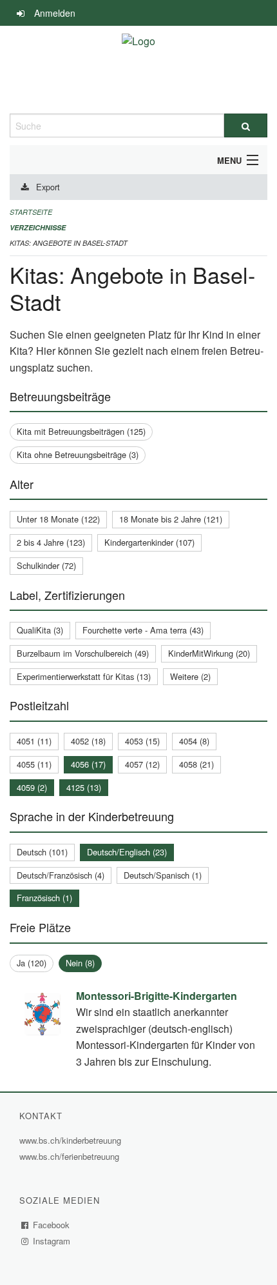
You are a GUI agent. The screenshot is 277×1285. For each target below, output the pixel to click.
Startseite (31, 212)
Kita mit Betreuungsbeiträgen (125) (81, 431)
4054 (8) (194, 741)
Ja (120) (31, 963)
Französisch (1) (44, 898)
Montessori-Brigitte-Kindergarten (156, 995)
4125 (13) (83, 787)
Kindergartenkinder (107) (149, 542)
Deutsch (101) (42, 852)
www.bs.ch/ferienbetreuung (70, 1156)
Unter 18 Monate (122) (58, 519)
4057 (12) (142, 764)
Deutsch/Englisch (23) (127, 852)
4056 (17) (88, 764)
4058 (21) (196, 764)
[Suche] (245, 125)
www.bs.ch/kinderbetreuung (71, 1140)
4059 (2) (32, 787)
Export (48, 187)
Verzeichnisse (38, 227)
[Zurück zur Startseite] (138, 70)
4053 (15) (142, 741)
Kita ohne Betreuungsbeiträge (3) (77, 454)
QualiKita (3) (40, 630)
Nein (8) (80, 963)
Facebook (51, 1225)
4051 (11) (34, 741)
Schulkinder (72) (46, 565)
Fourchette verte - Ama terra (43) (143, 630)
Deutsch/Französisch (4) (60, 875)
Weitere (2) (190, 676)
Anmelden (54, 12)
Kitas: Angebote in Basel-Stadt (69, 243)
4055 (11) (34, 764)
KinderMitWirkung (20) (209, 653)
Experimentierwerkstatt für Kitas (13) (84, 676)
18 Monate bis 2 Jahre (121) (170, 519)
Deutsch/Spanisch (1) (163, 875)
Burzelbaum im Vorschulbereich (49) (83, 653)
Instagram (51, 1241)
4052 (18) (88, 741)
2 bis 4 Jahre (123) (51, 542)
